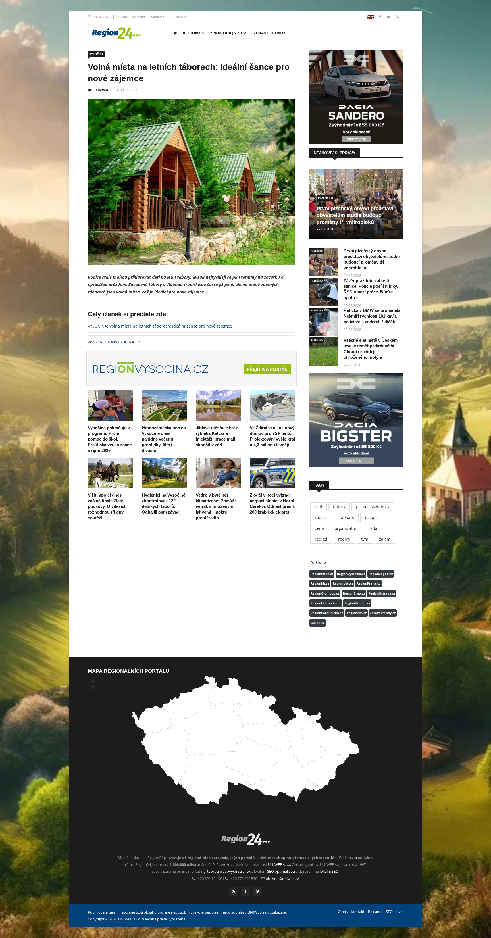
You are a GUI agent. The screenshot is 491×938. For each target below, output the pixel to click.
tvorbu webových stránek (229, 871)
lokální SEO (329, 871)
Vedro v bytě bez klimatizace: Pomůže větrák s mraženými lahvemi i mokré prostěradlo (216, 506)
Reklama (157, 17)
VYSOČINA (96, 54)
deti (318, 506)
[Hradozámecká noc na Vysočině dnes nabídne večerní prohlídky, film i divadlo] (164, 405)
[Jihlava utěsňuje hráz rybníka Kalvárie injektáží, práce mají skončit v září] (218, 405)
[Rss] (397, 17)
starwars (346, 517)
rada (373, 528)
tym (364, 539)
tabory (339, 506)
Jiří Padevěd (98, 89)
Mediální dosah (344, 857)
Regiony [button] (192, 33)
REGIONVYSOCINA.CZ (120, 342)
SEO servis (177, 17)
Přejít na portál (267, 369)
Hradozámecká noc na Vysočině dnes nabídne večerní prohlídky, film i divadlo (164, 439)
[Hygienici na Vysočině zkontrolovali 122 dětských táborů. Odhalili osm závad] (164, 473)
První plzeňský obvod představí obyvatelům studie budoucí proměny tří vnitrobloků (355, 215)
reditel (321, 539)
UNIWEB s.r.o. (279, 864)
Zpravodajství (226, 33)
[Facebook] (370, 17)
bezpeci (372, 517)
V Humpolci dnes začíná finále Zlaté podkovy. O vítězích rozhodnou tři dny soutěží (107, 506)
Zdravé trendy (269, 33)
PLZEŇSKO (325, 198)
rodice (321, 517)
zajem (384, 539)
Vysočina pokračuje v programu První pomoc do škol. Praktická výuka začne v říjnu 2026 (110, 439)
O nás (123, 17)
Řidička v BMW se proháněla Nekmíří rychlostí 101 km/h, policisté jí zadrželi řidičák (372, 316)
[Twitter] (389, 17)
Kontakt (138, 17)
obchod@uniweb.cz (282, 878)
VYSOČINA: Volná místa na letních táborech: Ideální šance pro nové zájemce (160, 326)
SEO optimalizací (281, 871)
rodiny (344, 539)
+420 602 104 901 (210, 878)
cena (319, 528)
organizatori (346, 528)
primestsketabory (372, 506)
